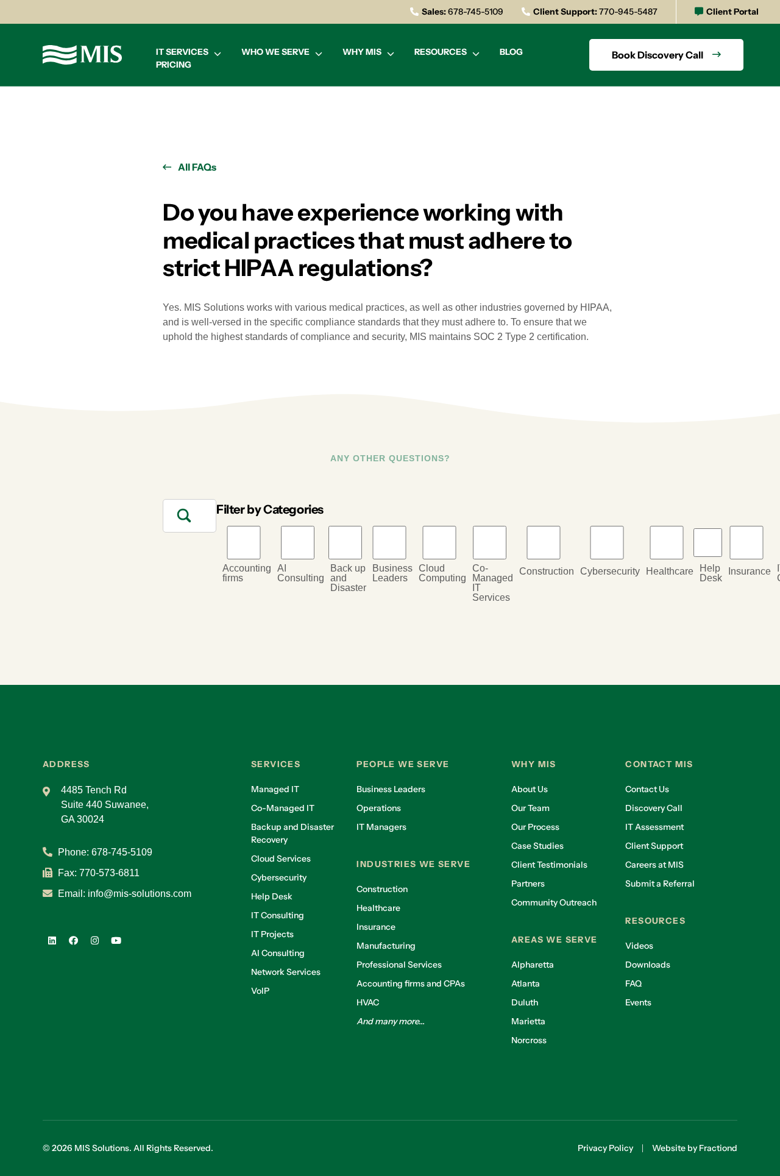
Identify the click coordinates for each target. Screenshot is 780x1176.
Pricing (173, 64)
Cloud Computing (442, 573)
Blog (511, 51)
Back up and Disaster (348, 578)
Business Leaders (392, 573)
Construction (546, 571)
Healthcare (669, 571)
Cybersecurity (610, 571)
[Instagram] (94, 941)
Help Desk (711, 573)
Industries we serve (413, 864)
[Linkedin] (52, 941)
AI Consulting (300, 573)
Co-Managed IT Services (492, 583)
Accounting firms (246, 573)
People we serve (402, 764)
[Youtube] (116, 941)
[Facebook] (73, 941)
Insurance (749, 571)
